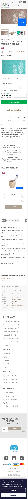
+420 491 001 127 (11, 376)
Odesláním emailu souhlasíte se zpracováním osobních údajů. (23, 429)
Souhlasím (13, 495)
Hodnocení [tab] (10, 220)
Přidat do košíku (14, 102)
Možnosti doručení (14, 110)
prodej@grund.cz (12, 379)
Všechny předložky (5, 278)
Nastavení (13, 490)
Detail (14, 207)
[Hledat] (16, 2)
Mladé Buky (10, 396)
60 (14, 303)
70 (15, 303)
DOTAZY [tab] (17, 220)
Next (21, 60)
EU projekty (7, 360)
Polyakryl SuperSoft (16, 299)
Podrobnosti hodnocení (20, 51)
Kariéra (5, 367)
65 (12, 297)
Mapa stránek (14, 468)
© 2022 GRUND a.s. (14, 475)
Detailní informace (5, 138)
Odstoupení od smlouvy (11, 332)
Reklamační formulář (10, 335)
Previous (7, 60)
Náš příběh (6, 357)
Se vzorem (3, 280)
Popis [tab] (3, 220)
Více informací (20, 486)
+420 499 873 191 (11, 400)
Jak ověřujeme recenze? (11, 339)
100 (14, 297)
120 (17, 297)
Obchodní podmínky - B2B (11, 325)
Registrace (6, 354)
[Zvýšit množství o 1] (26, 95)
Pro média (6, 364)
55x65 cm (4, 78)
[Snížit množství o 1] (26, 96)
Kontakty (6, 345)
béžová (14, 296)
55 (12, 303)
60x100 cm (10, 78)
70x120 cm (16, 78)
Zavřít (9, 115)
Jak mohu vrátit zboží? (10, 342)
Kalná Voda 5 (10, 393)
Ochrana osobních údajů (11, 328)
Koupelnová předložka (17, 305)
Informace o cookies (14, 472)
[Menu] (24, 2)
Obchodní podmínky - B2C (11, 321)
